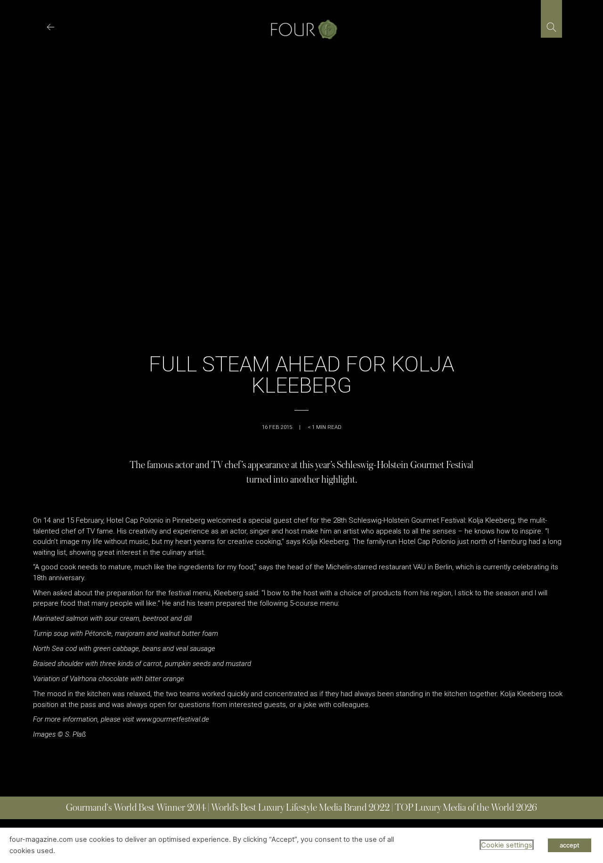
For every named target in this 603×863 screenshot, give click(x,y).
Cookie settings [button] (506, 845)
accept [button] (569, 845)
